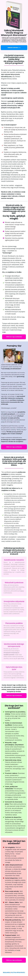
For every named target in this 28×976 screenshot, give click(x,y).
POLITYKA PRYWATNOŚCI (18, 972)
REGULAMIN (6, 972)
